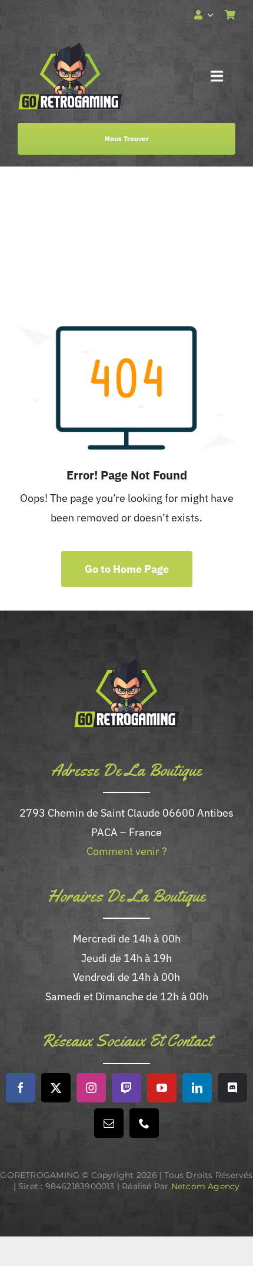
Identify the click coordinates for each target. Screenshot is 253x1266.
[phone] (144, 1123)
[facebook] (20, 1087)
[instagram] (91, 1087)
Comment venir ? (126, 851)
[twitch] (126, 1087)
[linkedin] (197, 1087)
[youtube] (162, 1087)
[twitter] (56, 1087)
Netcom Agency (205, 1186)
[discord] (232, 1087)
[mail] (109, 1123)
